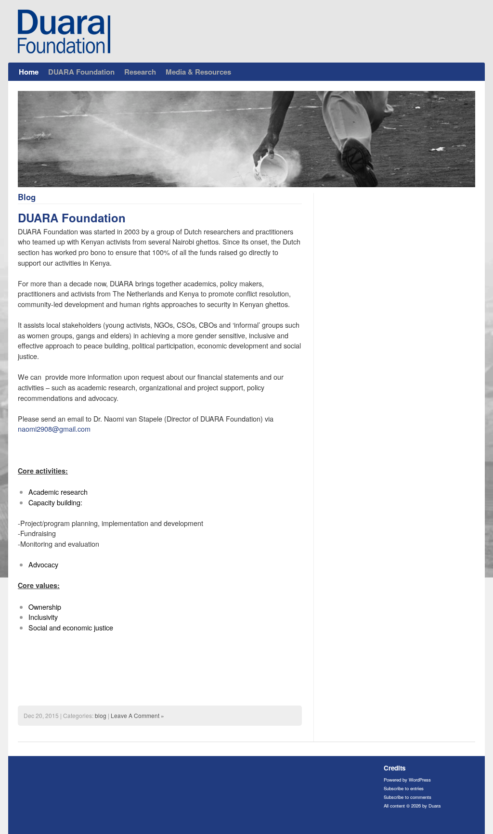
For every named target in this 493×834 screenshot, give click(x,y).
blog (100, 715)
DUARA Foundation (81, 71)
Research (140, 71)
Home (29, 71)
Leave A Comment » (137, 715)
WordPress (420, 779)
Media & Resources (198, 71)
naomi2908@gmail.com (54, 428)
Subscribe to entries (404, 788)
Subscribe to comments (407, 797)
